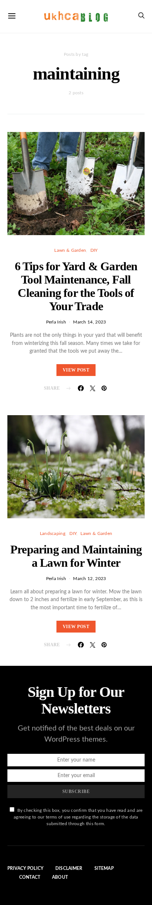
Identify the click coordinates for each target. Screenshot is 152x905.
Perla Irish (56, 322)
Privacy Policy (25, 868)
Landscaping (52, 533)
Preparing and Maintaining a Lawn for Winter (76, 556)
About (60, 877)
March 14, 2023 (89, 322)
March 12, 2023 (89, 578)
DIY (94, 250)
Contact (29, 877)
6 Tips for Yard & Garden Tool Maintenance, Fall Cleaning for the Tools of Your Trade (76, 286)
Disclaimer (69, 868)
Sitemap (104, 868)
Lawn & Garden (70, 250)
